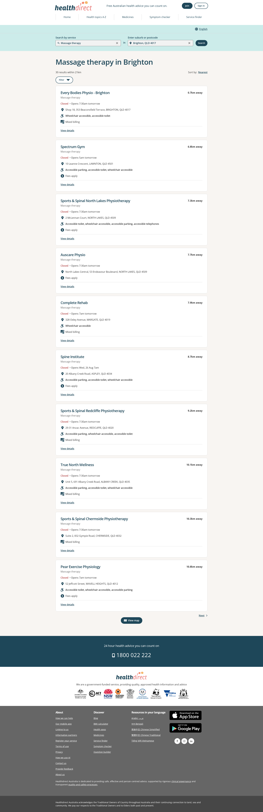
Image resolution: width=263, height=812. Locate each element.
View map (135, 621)
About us (60, 774)
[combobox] (133, 10)
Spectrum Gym (73, 146)
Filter (66, 80)
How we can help (64, 718)
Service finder (194, 17)
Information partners (66, 735)
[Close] (117, 43)
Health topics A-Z (96, 17)
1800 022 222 (133, 655)
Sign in (201, 5)
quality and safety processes (82, 784)
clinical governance (181, 781)
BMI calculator (101, 723)
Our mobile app (64, 723)
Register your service (66, 740)
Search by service (66, 37)
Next (201, 615)
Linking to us (62, 729)
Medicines (128, 17)
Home (67, 17)
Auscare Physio (73, 254)
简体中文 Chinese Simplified (146, 729)
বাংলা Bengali (137, 723)
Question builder (102, 752)
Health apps (100, 729)
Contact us (61, 763)
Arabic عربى (138, 718)
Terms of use (62, 746)
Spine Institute (72, 356)
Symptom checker (160, 17)
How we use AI (63, 757)
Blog (96, 718)
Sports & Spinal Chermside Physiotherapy (94, 518)
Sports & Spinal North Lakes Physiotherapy (95, 200)
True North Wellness (77, 464)
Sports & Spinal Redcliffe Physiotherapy (92, 410)
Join (187, 5)
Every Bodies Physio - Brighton (85, 92)
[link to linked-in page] (191, 741)
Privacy (59, 752)
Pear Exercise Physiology (80, 566)
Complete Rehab (74, 302)
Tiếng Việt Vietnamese (143, 740)
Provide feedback (64, 768)
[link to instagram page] (184, 741)
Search (201, 43)
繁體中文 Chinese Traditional (146, 735)
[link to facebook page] (177, 741)
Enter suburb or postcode (143, 37)
